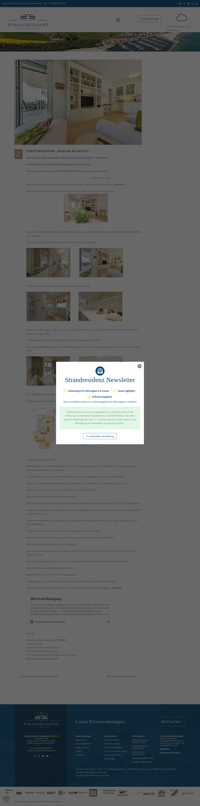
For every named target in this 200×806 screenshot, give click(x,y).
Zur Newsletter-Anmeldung (100, 436)
